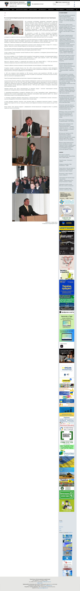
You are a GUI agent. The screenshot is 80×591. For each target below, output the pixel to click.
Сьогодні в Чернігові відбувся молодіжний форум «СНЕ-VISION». (66, 120)
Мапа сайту (40, 583)
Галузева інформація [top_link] (60, 9)
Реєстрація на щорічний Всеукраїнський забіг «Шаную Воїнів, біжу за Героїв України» (67, 156)
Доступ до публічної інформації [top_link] (21, 9)
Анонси (61, 152)
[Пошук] (68, 4)
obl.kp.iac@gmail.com (43, 588)
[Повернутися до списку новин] (5, 15)
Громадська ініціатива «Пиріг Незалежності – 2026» (65, 164)
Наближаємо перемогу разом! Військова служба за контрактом (66, 185)
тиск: (60, 528)
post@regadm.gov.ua (46, 581)
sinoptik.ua (70, 532)
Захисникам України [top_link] (70, 9)
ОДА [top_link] (12, 9)
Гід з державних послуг (37, 3)
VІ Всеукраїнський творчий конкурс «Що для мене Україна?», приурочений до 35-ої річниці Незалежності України (66, 179)
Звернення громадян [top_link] (33, 9)
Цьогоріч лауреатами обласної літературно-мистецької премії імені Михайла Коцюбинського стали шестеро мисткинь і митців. (67, 107)
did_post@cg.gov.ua (48, 585)
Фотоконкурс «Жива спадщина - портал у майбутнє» (66, 174)
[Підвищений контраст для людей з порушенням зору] (56, 2)
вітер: (60, 530)
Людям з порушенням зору (64, 2)
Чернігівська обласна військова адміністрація (18, 3)
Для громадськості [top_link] (42, 9)
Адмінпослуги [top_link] (50, 9)
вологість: (61, 526)
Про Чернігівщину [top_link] (6, 9)
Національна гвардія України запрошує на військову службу (66, 189)
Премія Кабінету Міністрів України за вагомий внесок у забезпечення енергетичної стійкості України (67, 169)
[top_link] (76, 9)
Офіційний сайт (13, 6)
